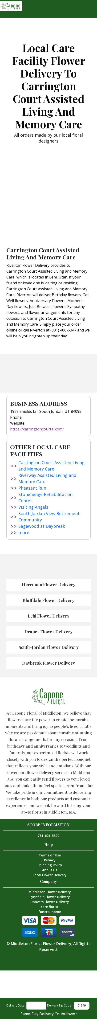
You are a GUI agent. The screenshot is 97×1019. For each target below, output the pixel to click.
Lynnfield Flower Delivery (50, 897)
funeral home (49, 911)
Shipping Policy (49, 865)
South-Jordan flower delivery (49, 647)
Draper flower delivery (48, 631)
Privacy (50, 860)
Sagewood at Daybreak (41, 526)
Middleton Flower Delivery (49, 892)
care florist (50, 906)
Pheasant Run (32, 488)
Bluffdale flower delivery (48, 600)
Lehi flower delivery (48, 616)
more (23, 532)
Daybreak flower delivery (48, 663)
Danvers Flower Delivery (49, 902)
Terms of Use (50, 855)
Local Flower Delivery (50, 875)
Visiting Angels (33, 507)
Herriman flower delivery (48, 584)
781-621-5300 (48, 835)
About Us (49, 870)
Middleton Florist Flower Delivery (41, 943)
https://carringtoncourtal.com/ (37, 429)
